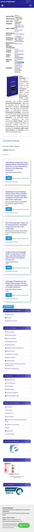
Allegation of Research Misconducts (14, 348)
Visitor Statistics (9, 434)
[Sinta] (21, 62)
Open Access (18, 44)
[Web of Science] (23, 62)
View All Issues (8, 306)
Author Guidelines (10, 380)
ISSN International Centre (18, 30)
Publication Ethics (10, 344)
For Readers (8, 407)
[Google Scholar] (19, 62)
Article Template (9, 389)
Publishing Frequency (11, 341)
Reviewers (8, 317)
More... (17, 52)
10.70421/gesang (19, 34)
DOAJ (16, 49)
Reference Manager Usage (12, 395)
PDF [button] (8, 178)
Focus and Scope (9, 332)
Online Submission (10, 383)
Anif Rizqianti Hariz (19, 59)
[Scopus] (17, 62)
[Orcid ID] (15, 62)
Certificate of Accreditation (12, 424)
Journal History (9, 416)
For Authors (8, 410)
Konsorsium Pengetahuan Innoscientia (18, 65)
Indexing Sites (9, 431)
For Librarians (9, 413)
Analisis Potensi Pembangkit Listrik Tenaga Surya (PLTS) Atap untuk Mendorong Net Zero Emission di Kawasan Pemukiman (16, 256)
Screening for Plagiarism (11, 392)
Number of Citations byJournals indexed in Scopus (16, 420)
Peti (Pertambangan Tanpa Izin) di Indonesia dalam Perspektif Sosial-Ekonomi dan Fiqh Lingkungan (17, 225)
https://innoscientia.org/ (14, 519)
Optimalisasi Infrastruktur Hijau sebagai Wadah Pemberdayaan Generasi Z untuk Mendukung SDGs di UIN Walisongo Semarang (17, 166)
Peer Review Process (10, 335)
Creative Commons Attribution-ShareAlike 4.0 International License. (14, 526)
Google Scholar (19, 51)
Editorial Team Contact (11, 320)
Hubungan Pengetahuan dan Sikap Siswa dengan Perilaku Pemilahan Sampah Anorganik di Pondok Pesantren (17, 284)
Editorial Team (9, 314)
